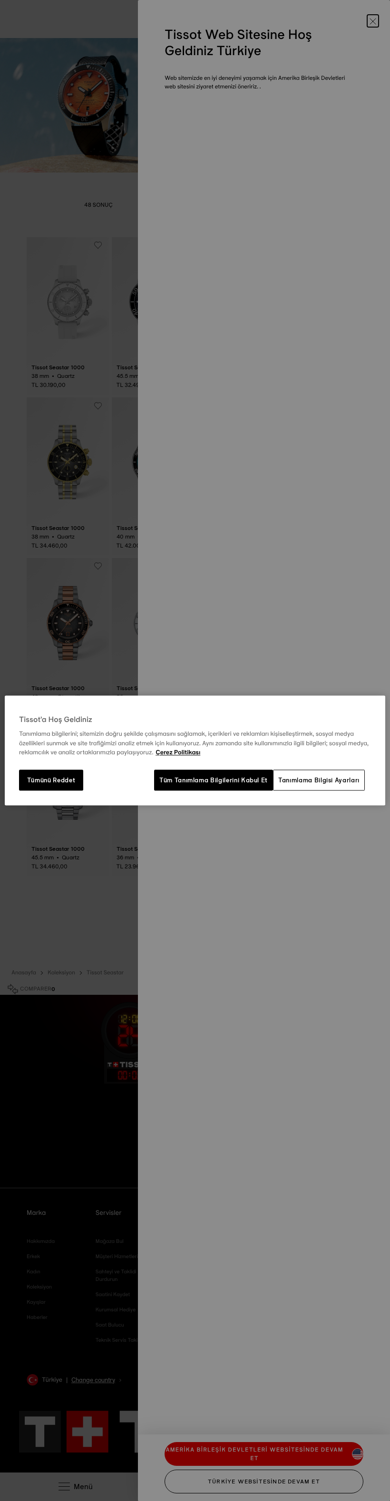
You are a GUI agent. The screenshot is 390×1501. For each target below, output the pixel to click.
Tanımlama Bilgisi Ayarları (319, 780)
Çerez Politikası (178, 753)
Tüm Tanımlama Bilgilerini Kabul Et (213, 780)
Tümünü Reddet (51, 780)
